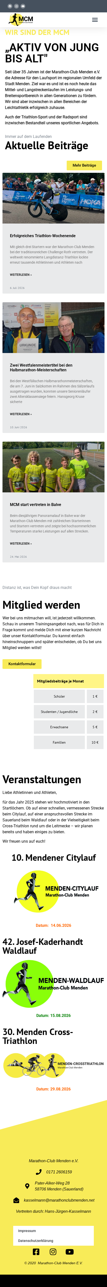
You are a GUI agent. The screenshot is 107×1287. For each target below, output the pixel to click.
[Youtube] (22, 6)
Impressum (27, 1231)
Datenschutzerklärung (35, 1241)
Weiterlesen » (21, 275)
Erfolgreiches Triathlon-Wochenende (43, 235)
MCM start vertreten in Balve (35, 504)
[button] (95, 20)
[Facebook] (9, 6)
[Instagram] (16, 6)
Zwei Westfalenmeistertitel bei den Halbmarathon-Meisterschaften (41, 367)
